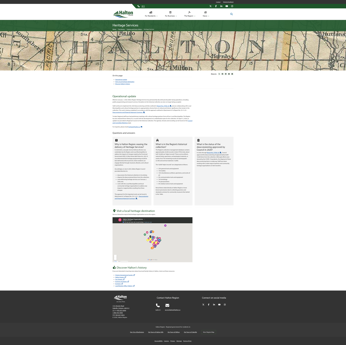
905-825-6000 (121, 310)
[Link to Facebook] (222, 74)
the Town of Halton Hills (155, 332)
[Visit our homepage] (123, 14)
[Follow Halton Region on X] (210, 6)
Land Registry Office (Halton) (125, 286)
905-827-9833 (120, 315)
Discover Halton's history (122, 84)
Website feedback (228, 2)
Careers (166, 341)
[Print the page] (232, 74)
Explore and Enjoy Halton (134, 29)
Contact (218, 2)
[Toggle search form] (231, 14)
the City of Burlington (137, 332)
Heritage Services (149, 29)
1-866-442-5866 (118, 313)
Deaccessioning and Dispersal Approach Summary (129, 112)
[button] (151, 14)
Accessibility (159, 341)
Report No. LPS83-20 (164, 106)
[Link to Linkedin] (225, 74)
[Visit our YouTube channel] (226, 6)
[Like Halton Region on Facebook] (216, 6)
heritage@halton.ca (134, 127)
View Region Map (208, 332)
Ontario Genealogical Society (125, 275)
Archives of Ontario (122, 281)
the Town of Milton (174, 332)
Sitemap (179, 341)
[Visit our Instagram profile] (232, 6)
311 (114, 310)
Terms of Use (187, 341)
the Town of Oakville (190, 332)
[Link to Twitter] (219, 74)
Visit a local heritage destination (124, 82)
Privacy (172, 341)
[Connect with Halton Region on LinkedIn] (221, 6)
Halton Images (120, 277)
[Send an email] (229, 74)
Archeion (119, 284)
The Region (121, 29)
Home (114, 29)
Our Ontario (120, 279)
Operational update (121, 79)
